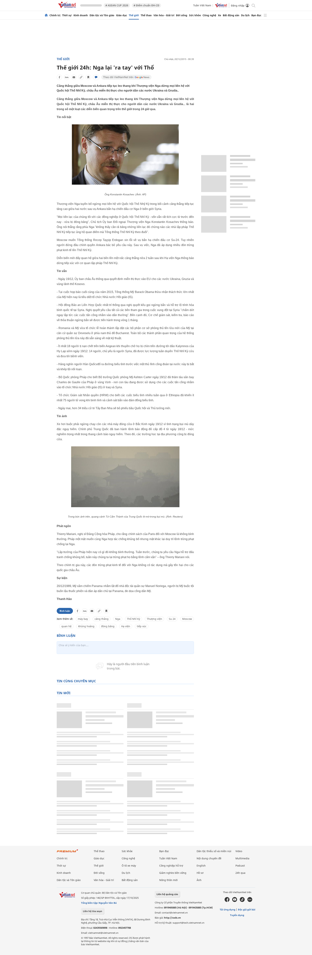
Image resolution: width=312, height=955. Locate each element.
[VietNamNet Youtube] (234, 901)
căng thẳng (102, 619)
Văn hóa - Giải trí (163, 15)
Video (238, 851)
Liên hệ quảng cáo (167, 894)
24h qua (240, 872)
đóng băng (107, 626)
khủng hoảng (86, 626)
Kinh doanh (80, 15)
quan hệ (66, 626)
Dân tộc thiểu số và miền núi (214, 851)
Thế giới (134, 15)
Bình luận (65, 610)
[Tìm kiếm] (253, 5)
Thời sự (67, 15)
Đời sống (181, 15)
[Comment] (96, 77)
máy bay (83, 619)
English (201, 865)
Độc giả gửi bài (246, 909)
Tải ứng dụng (227, 909)
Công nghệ (209, 15)
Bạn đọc (256, 15)
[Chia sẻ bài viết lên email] (74, 77)
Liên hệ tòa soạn (92, 911)
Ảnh (199, 880)
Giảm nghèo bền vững (172, 872)
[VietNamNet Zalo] (249, 901)
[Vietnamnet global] (221, 6)
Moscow (187, 619)
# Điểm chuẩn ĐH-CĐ (146, 5)
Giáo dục (121, 15)
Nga (117, 619)
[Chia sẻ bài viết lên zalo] (66, 77)
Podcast (240, 865)
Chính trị (54, 15)
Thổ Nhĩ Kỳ (133, 619)
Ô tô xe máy (129, 865)
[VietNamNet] (46, 15)
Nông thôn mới (168, 880)
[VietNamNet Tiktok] (242, 901)
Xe (219, 15)
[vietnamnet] (67, 8)
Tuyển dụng (237, 915)
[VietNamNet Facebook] (227, 901)
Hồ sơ (200, 872)
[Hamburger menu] (265, 15)
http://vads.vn (172, 917)
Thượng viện (154, 619)
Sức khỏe (195, 15)
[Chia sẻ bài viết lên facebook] (59, 77)
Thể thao (146, 15)
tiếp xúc (141, 626)
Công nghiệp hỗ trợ (171, 865)
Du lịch (245, 15)
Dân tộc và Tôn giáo (102, 15)
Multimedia (242, 858)
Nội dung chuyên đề (209, 858)
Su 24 (172, 619)
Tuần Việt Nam (202, 5)
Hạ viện (125, 626)
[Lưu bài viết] (88, 77)
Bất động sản (231, 15)
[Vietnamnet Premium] (67, 852)
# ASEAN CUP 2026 (116, 5)
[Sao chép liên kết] (81, 77)
